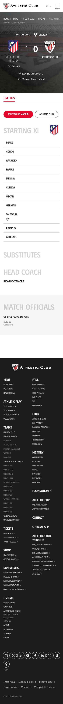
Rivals (35, 470)
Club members (38, 384)
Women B (7, 440)
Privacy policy (45, 681)
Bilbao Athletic (10, 445)
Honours (36, 461)
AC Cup (6, 625)
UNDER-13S (8, 490)
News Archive (9, 393)
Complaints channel (44, 687)
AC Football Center (12, 611)
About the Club (39, 419)
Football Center (11, 614)
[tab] (18, 114)
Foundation (40, 491)
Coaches (7, 621)
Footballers (37, 465)
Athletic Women (10, 436)
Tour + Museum (10, 542)
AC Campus (8, 629)
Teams (15, 18)
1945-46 (41, 18)
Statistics (36, 474)
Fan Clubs (36, 397)
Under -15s (8, 478)
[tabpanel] (31, 223)
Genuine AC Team (10, 516)
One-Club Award (39, 505)
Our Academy (9, 602)
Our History (37, 457)
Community (37, 405)
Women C (7, 453)
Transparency (38, 440)
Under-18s (8, 465)
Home (6, 18)
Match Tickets (9, 533)
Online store (9, 555)
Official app (40, 527)
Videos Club (8, 419)
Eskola (6, 637)
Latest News (8, 384)
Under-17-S (8, 470)
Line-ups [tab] (9, 98)
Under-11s (8, 507)
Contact (38, 517)
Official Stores (10, 559)
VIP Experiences (10, 537)
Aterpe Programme (40, 509)
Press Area (9, 681)
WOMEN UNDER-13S (11, 499)
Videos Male (9, 406)
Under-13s (8, 486)
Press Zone (37, 444)
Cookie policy (26, 681)
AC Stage (7, 633)
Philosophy (37, 423)
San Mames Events (11, 585)
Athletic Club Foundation (43, 565)
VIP (33, 401)
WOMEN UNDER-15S (11, 482)
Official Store (38, 549)
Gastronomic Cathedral (14, 589)
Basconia (7, 457)
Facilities (36, 431)
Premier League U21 (12, 449)
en (47, 6)
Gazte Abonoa (38, 388)
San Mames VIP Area (12, 581)
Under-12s (8, 495)
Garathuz (8, 607)
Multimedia (8, 388)
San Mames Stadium (12, 572)
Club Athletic (38, 393)
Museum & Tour (10, 577)
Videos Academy (10, 414)
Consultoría (9, 617)
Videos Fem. (8, 410)
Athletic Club (28, 18)
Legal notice (10, 687)
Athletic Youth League (13, 461)
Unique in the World (41, 544)
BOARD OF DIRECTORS (40, 427)
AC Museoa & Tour (40, 557)
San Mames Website (40, 553)
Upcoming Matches (11, 520)
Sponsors (36, 435)
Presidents (36, 478)
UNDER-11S (8, 503)
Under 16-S (8, 474)
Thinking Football (40, 569)
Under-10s (8, 511)
